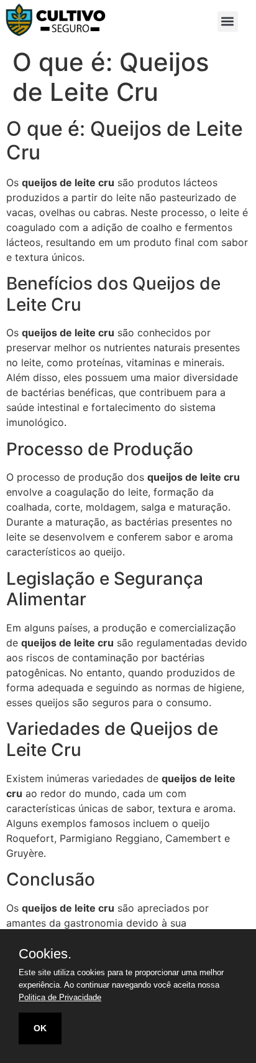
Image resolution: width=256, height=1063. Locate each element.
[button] (227, 21)
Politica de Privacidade (60, 997)
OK (40, 1028)
